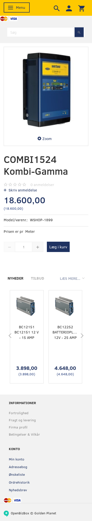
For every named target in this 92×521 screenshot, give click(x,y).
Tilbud (37, 278)
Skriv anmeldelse (22, 190)
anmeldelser (42, 184)
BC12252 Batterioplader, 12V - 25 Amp (66, 332)
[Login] (69, 8)
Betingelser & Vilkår (24, 434)
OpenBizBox (20, 513)
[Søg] (79, 32)
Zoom (47, 138)
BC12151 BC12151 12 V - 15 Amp (26, 332)
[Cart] (81, 8)
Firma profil (18, 427)
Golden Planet (45, 513)
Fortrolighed (18, 412)
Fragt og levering (22, 420)
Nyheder (15, 278)
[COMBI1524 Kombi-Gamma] (46, 89)
